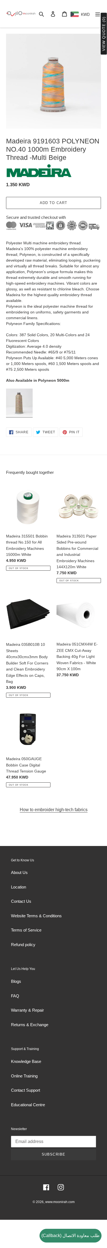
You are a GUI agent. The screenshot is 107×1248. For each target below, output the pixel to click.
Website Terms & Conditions (36, 915)
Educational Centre (28, 1104)
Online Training (24, 1076)
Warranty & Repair (27, 1010)
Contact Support (25, 1090)
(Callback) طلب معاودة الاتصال (70, 1235)
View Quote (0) (104, 33)
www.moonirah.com (60, 1202)
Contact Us (21, 901)
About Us (19, 872)
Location (18, 887)
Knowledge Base (26, 1061)
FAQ (15, 996)
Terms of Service (26, 930)
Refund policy (23, 944)
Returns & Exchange (29, 1024)
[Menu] (97, 14)
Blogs (16, 981)
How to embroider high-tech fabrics (54, 809)
